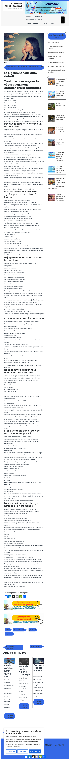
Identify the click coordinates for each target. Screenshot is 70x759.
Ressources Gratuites (34, 20)
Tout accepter (35, 751)
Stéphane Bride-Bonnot (13, 5)
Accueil (29, 16)
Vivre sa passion (49, 24)
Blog (5, 62)
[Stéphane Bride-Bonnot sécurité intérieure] (24, 605)
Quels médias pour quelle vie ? (8, 671)
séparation (9, 634)
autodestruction (19, 630)
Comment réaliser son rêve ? (39, 669)
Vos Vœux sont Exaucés (56, 52)
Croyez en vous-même (56, 66)
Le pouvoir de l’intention (56, 62)
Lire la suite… (11, 716)
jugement (32, 630)
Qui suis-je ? (39, 16)
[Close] (42, 728)
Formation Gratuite (33, 24)
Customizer (11, 751)
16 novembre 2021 (12, 66)
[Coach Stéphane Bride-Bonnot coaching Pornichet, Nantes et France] (46, 8)
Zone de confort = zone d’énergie (24, 670)
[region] (24, 741)
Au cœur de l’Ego (53, 42)
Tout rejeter (23, 751)
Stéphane (22, 66)
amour (8, 630)
